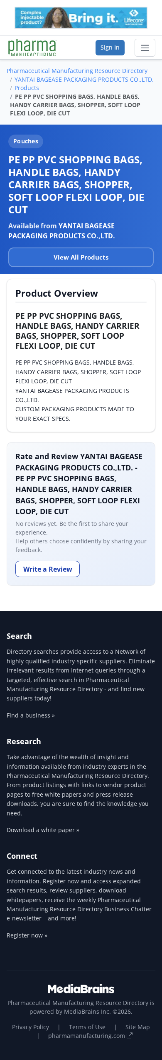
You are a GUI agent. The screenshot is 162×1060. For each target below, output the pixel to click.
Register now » (27, 935)
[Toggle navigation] (145, 48)
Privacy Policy (30, 1027)
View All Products (81, 257)
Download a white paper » (43, 830)
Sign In (110, 47)
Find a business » (31, 715)
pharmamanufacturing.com (87, 1036)
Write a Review (47, 569)
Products (27, 88)
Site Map (137, 1027)
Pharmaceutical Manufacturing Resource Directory (77, 71)
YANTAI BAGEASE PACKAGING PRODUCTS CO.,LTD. (84, 79)
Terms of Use (87, 1027)
